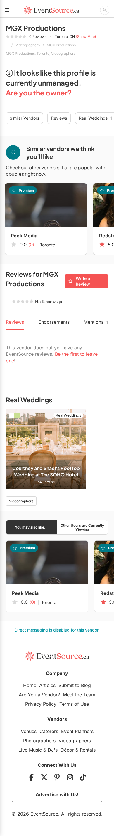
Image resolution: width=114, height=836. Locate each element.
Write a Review (83, 281)
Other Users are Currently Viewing (82, 527)
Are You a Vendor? (39, 695)
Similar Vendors (24, 117)
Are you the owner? (39, 92)
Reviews (59, 117)
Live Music (30, 750)
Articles (47, 685)
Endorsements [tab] (54, 322)
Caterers (48, 731)
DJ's (53, 750)
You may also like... (31, 527)
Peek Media (24, 236)
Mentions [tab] (96, 322)
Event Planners (77, 731)
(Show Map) (86, 36)
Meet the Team (79, 695)
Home (29, 685)
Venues (29, 731)
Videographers (27, 45)
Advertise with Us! (57, 794)
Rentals (88, 750)
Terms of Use (74, 704)
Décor (67, 750)
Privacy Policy (40, 704)
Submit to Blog (74, 685)
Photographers (39, 740)
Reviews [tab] (15, 322)
